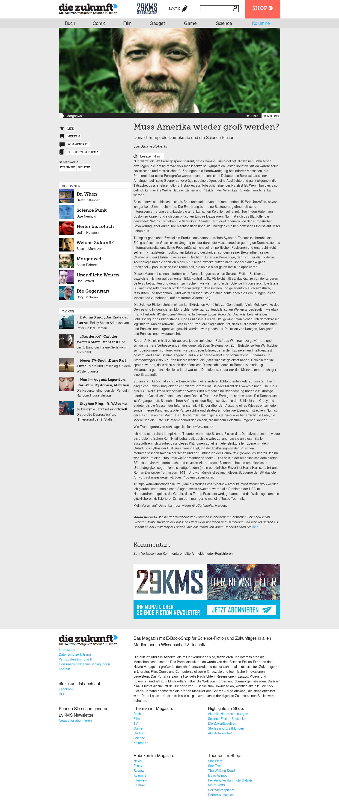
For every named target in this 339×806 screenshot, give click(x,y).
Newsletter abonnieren (75, 720)
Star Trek (214, 765)
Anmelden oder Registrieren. (213, 553)
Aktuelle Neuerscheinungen (228, 713)
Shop (259, 8)
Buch (70, 23)
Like (70, 128)
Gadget (157, 23)
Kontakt (64, 669)
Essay (138, 765)
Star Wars (215, 760)
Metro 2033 (216, 785)
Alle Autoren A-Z (220, 733)
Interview (140, 780)
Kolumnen (141, 742)
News (138, 760)
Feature (139, 785)
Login (175, 9)
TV (136, 723)
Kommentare (78, 144)
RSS (62, 693)
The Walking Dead (221, 770)
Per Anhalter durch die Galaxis (230, 780)
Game (190, 23)
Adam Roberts (154, 146)
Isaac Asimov (217, 775)
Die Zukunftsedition (222, 723)
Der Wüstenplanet (221, 790)
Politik (84, 167)
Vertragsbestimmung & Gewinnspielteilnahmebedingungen (84, 661)
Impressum (67, 649)
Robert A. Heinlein (221, 794)
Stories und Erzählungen (226, 728)
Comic (99, 23)
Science (224, 23)
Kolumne (261, 23)
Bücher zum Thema (83, 152)
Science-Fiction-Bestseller (227, 718)
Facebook (66, 689)
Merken (73, 136)
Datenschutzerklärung (75, 654)
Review (139, 770)
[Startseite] (88, 8)
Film (127, 23)
